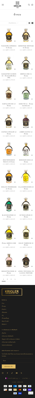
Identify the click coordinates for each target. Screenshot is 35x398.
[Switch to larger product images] (29, 23)
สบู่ (2, 315)
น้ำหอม (4, 306)
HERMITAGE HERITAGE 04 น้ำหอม (26, 46)
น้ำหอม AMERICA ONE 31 (9, 244)
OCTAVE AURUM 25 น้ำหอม (26, 216)
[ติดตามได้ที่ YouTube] (17, 373)
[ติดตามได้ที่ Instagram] (3, 373)
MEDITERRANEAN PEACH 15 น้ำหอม (9, 160)
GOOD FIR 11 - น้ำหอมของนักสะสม (26, 104)
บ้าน (3, 303)
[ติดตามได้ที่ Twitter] (21, 373)
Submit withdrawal (7, 345)
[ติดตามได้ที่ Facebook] (7, 373)
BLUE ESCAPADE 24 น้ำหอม (9, 216)
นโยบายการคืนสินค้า (7, 336)
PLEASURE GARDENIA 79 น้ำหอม (9, 46)
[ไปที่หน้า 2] (15, 279)
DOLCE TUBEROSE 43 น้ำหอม (26, 244)
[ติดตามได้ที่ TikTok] (12, 373)
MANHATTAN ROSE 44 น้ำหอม (9, 272)
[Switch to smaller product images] (32, 23)
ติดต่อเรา (4, 324)
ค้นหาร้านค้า (5, 321)
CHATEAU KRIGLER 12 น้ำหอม (9, 132)
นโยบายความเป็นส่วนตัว (9, 342)
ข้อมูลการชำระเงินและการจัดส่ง (11, 339)
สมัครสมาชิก (8, 366)
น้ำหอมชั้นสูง (5, 318)
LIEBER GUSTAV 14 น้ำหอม (26, 132)
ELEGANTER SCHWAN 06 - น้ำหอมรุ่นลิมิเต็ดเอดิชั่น (9, 75)
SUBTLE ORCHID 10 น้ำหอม (9, 104)
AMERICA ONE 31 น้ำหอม (26, 74)
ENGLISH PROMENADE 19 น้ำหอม (9, 187)
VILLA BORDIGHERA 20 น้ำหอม (26, 187)
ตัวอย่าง (4, 309)
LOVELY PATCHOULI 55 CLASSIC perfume (26, 272)
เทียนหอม (4, 312)
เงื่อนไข (4, 333)
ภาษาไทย (25, 378)
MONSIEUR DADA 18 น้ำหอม (26, 160)
